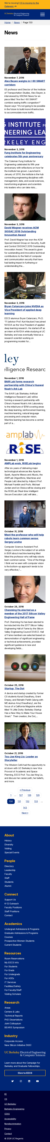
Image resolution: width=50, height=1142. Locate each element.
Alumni (7, 886)
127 (21, 795)
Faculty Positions (13, 907)
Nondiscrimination (12, 1124)
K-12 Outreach (11, 903)
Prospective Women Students (19, 940)
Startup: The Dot (14, 688)
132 (27, 801)
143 (25, 807)
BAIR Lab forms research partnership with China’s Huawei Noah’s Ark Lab (24, 385)
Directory (9, 866)
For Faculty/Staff (13, 990)
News (17, 22)
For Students (10, 966)
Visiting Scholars (12, 994)
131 (19, 801)
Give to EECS (25, 1073)
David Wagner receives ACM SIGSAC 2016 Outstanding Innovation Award (21, 231)
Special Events (11, 852)
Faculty (8, 874)
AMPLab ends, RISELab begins (22, 463)
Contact (8, 915)
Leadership (9, 870)
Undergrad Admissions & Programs (21, 929)
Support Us (10, 899)
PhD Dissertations (13, 1019)
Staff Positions (11, 911)
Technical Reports (13, 1015)
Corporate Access (13, 1041)
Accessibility (10, 1119)
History (8, 840)
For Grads (9, 970)
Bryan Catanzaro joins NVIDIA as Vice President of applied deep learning (24, 310)
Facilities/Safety (12, 986)
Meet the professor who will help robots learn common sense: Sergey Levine (24, 538)
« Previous (26, 789)
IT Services (10, 982)
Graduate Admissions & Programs (21, 933)
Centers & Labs (12, 1011)
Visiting (8, 848)
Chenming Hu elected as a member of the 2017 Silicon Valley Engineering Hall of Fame (24, 614)
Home (7, 22)
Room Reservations (14, 958)
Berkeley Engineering (14, 1109)
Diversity (8, 844)
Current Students (12, 944)
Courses (8, 937)
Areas (7, 1007)
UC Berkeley (10, 1104)
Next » (26, 812)
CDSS (7, 1114)
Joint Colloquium (12, 1023)
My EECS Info (11, 962)
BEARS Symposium (14, 1027)
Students (8, 882)
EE (5, 1094)
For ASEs (9, 978)
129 (38, 795)
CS (5, 1099)
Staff (6, 878)
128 (29, 795)
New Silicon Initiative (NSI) (17, 1045)
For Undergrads (12, 974)
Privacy (7, 1128)
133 (36, 801)
